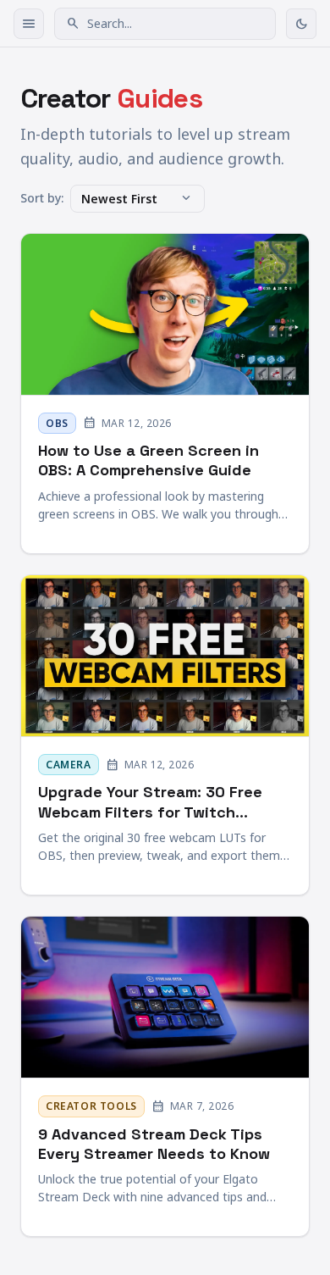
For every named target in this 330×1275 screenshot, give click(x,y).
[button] (165, 24)
